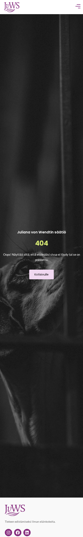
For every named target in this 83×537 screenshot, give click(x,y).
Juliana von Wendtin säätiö (41, 232)
